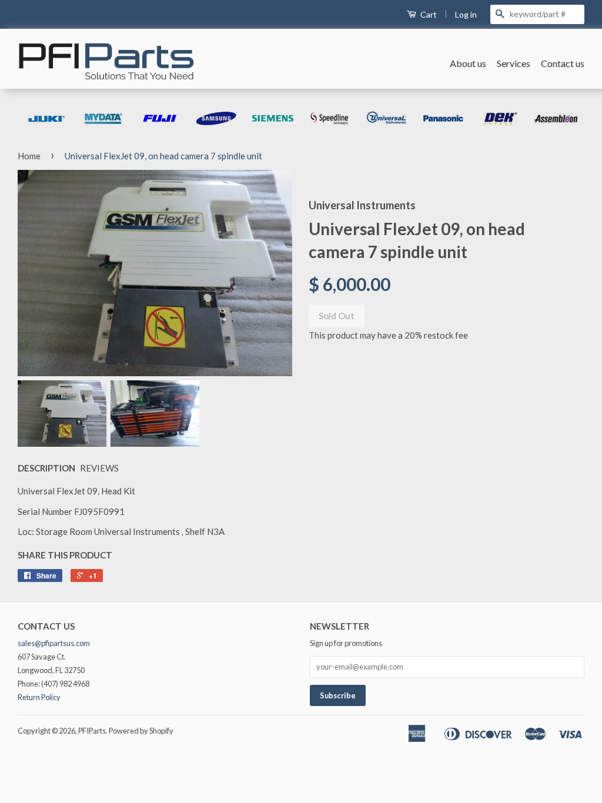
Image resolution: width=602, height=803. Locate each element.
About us (468, 63)
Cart (428, 14)
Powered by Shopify (141, 730)
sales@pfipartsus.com (54, 643)
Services (513, 63)
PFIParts (92, 730)
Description (46, 468)
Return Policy (39, 697)
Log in (466, 14)
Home (29, 155)
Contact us (562, 63)
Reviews (99, 468)
